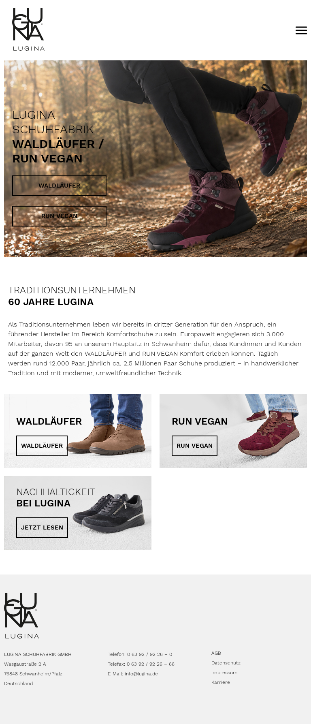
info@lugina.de (141, 674)
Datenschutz (226, 663)
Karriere (220, 682)
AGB (216, 653)
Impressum (224, 672)
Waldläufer (59, 185)
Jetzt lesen (42, 527)
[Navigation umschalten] (301, 30)
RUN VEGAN (59, 216)
